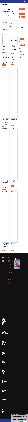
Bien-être (3, 362)
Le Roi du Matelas (4, 379)
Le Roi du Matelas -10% (14, 119)
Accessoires (3, 353)
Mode (3, 352)
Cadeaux (3, 325)
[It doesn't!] (16, 30)
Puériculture (3, 359)
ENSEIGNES (3, 368)
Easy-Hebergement (4, 373)
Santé (3, 361)
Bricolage (3, 344)
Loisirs (3, 341)
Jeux (2, 409)
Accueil (3, 318)
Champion (3, 370)
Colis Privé (3, 371)
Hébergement (4, 335)
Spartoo (3, 392)
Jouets (3, 410)
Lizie (2, 380)
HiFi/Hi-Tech (3, 331)
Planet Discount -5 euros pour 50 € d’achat (5, 244)
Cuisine (3, 345)
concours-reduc (4, 48)
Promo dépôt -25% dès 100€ (5, 58)
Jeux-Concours (10, 278)
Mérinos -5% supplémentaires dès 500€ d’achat (22, 54)
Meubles (3, 351)
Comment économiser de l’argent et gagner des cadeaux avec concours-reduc (5, 182)
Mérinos (3, 382)
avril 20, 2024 (4, 11)
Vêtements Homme (4, 356)
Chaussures (3, 354)
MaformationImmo (4, 381)
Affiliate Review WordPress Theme (6, 420)
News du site (9, 279)
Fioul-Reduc (3, 374)
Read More (4, 52)
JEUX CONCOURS (4, 401)
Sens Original (4, 390)
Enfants (3, 408)
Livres (3, 340)
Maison (3, 343)
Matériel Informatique (5, 333)
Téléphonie (3, 364)
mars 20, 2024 (5, 121)
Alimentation (4, 321)
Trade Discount (4, 398)
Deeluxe (3, 372)
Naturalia (3, 383)
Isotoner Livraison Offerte (10, 19)
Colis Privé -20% (13, 57)
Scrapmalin (3, 389)
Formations (3, 330)
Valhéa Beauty (4, 399)
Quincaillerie (3, 360)
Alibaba (3, 369)
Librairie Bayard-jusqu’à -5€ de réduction (14, 46)
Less (9, 27)
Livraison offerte (16, 19)
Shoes (3, 391)
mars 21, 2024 (5, 59)
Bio (2, 324)
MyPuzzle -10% (13, 243)
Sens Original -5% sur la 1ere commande (5, 46)
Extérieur (3, 400)
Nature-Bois (3, 384)
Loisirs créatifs (4, 342)
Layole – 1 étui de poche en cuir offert (14, 181)
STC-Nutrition (4, 393)
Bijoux (3, 323)
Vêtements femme (4, 355)
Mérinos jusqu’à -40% (21, 51)
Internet (3, 334)
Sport (3, 363)
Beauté (3, 322)
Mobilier (3, 412)
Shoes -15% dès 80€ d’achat (5, 120)
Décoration (3, 346)
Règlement (9, 283)
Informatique (4, 332)
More (8, 27)
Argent (3, 403)
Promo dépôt (4, 388)
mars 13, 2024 (5, 184)
